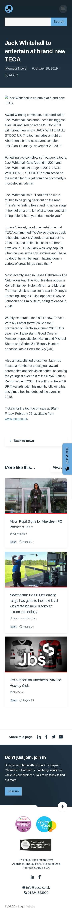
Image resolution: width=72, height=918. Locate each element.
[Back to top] (62, 807)
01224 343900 (37, 892)
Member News (16, 68)
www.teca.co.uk (16, 419)
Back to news (23, 440)
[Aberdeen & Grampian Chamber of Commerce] (9, 9)
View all (58, 467)
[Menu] (63, 9)
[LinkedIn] (33, 877)
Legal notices (26, 906)
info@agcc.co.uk (37, 887)
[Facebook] (39, 877)
